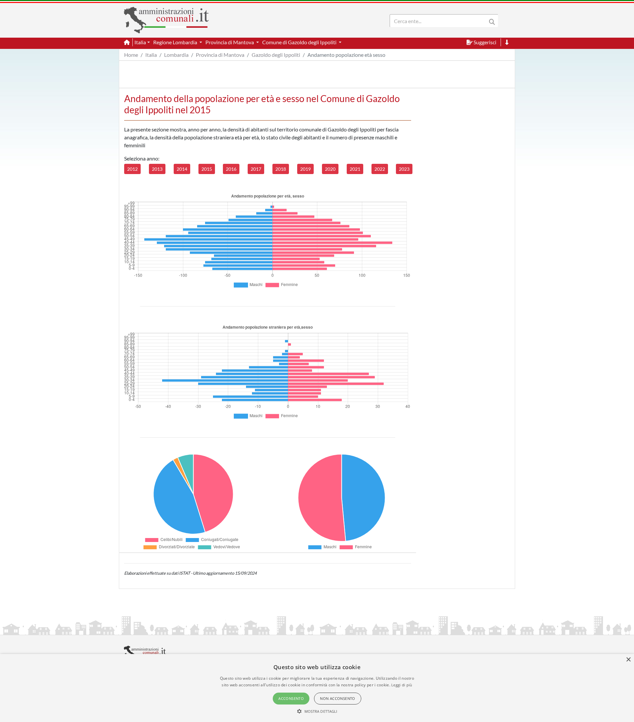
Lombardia (176, 55)
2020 (330, 169)
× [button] (628, 659)
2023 (404, 169)
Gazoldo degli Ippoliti (276, 55)
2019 (305, 169)
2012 (132, 169)
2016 (231, 169)
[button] (317, 711)
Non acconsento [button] (337, 698)
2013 (157, 169)
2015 (206, 169)
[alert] (317, 688)
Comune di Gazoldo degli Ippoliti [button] (299, 42)
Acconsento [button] (291, 698)
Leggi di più (401, 684)
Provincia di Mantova (220, 55)
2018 (280, 169)
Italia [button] (140, 42)
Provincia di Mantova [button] (230, 42)
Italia (151, 55)
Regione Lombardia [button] (175, 42)
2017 (256, 169)
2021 (355, 169)
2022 (379, 169)
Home (131, 55)
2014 (182, 169)
